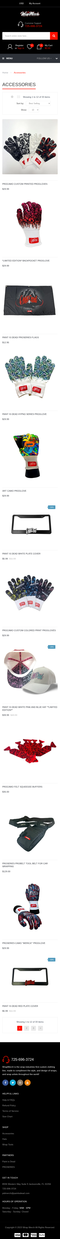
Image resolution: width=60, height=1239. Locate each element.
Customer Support (33, 23)
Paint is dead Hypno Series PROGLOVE (24, 414)
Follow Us (43, 58)
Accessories (8, 1133)
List (18, 96)
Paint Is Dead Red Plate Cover (20, 1006)
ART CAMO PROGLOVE (14, 491)
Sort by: (20, 103)
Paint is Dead (8, 1161)
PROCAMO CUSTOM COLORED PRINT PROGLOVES (29, 630)
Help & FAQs (8, 1100)
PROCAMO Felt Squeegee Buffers (22, 787)
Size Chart (7, 1116)
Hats (4, 1139)
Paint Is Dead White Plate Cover (21, 553)
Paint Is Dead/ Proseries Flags (20, 337)
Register (19, 45)
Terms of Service (10, 1111)
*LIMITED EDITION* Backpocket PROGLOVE (26, 260)
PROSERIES (8, 1167)
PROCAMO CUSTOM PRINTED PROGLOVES (24, 184)
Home (5, 72)
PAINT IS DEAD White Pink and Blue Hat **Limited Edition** (29, 708)
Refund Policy (9, 1105)
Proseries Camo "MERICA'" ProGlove (23, 943)
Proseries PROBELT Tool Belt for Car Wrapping (25, 865)
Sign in (21, 48)
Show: (24, 110)
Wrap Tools (7, 1144)
